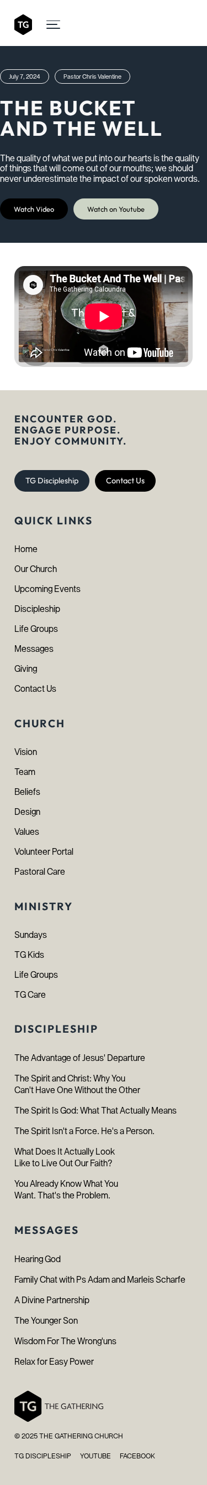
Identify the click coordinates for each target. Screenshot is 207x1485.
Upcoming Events (47, 589)
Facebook (137, 1456)
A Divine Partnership (51, 1300)
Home (26, 549)
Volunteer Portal (43, 851)
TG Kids (29, 955)
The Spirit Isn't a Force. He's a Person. (84, 1131)
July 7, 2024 (24, 76)
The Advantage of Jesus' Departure (79, 1058)
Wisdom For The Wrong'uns (65, 1341)
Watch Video (34, 209)
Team (24, 772)
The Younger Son (46, 1320)
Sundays (30, 935)
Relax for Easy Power (54, 1361)
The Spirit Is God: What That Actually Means (95, 1110)
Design (27, 812)
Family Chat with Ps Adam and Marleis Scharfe (99, 1279)
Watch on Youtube (116, 209)
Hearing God (37, 1259)
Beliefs (27, 792)
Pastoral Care (39, 871)
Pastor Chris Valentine (92, 76)
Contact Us (125, 481)
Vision (25, 752)
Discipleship (37, 609)
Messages (34, 649)
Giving (25, 669)
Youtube (95, 1456)
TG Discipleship (51, 481)
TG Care (30, 994)
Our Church (35, 569)
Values (26, 831)
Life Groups (36, 629)
